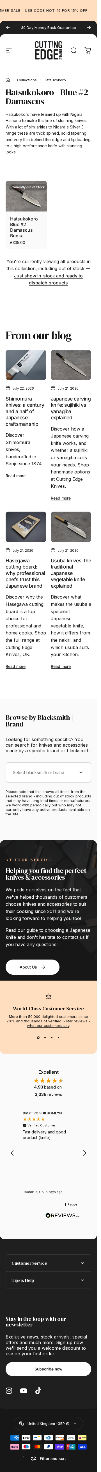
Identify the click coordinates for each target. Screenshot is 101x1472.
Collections (27, 80)
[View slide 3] (52, 1037)
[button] (12, 1153)
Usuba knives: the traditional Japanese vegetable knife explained (71, 573)
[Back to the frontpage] (8, 80)
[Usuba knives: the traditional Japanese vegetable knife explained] (71, 527)
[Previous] (8, 27)
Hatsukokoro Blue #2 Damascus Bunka (24, 227)
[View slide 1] (38, 1037)
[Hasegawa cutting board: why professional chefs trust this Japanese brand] (26, 527)
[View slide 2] (45, 1037)
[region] (48, 1153)
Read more (16, 475)
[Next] (89, 27)
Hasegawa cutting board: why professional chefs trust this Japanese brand (25, 573)
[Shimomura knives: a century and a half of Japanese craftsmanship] (26, 365)
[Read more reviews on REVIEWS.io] (62, 1215)
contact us (73, 937)
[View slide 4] (58, 1037)
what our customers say (48, 1025)
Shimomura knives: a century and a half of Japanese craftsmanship (25, 411)
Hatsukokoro (55, 80)
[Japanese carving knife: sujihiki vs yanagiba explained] (71, 365)
